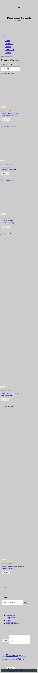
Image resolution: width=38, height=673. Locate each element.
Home (11, 21)
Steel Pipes (9, 619)
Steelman (11, 671)
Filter (5, 640)
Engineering (5, 220)
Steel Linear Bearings (8, 223)
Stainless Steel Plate (6, 395)
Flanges (10, 566)
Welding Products (11, 622)
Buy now (5, 120)
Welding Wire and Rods (12, 623)
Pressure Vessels (10, 617)
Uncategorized (10, 620)
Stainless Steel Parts (7, 568)
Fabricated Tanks (10, 615)
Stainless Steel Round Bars (9, 115)
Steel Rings (19, 113)
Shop (16, 21)
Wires (19, 393)
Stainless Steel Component (8, 169)
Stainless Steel (12, 113)
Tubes (11, 220)
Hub (2, 167)
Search (26, 602)
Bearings (4, 113)
